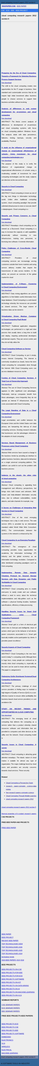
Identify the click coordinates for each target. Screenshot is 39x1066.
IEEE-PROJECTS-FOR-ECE (12, 976)
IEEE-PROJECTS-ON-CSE (12, 969)
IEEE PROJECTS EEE (10, 1030)
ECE (8, 10)
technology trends (8, 957)
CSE (3, 10)
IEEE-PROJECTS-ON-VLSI (12, 995)
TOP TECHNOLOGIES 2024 (12, 954)
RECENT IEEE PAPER (10, 941)
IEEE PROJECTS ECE (10, 1024)
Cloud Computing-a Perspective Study (19, 783)
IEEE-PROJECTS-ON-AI (11, 989)
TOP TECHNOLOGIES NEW (12, 944)
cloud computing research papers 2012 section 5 (19, 807)
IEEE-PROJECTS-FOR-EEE (12, 973)
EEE (13, 10)
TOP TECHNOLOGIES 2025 (12, 950)
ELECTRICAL (7, 1050)
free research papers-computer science (20, 792)
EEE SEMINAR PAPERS (11, 1011)
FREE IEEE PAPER (9, 828)
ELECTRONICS (7, 1040)
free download (19, 154)
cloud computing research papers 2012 (19, 799)
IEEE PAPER (21, 6)
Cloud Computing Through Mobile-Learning (21, 796)
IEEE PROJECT (22, 10)
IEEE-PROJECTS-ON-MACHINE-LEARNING (18, 992)
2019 (18, 960)
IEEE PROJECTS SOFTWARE (13, 979)
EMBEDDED (6, 1037)
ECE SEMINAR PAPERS (11, 1008)
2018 (22, 960)
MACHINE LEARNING (10, 1053)
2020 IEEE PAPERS (9, 960)
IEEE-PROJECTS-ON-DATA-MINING (15, 986)
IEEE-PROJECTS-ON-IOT (11, 982)
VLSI (3, 1043)
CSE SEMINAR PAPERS (11, 1005)
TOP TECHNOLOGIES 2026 (12, 947)
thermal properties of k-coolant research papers (19, 814)
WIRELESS (6, 1047)
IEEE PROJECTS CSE (10, 1027)
